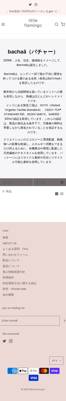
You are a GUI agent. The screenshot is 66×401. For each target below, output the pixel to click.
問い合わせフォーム (15, 255)
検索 (5, 237)
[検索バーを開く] (56, 24)
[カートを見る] (63, 24)
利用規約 (8, 277)
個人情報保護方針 (14, 272)
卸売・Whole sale (14, 289)
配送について (11, 260)
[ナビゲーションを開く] (3, 24)
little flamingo (33, 23)
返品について (11, 266)
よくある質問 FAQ (15, 249)
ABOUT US (10, 243)
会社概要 (8, 295)
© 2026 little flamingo (33, 389)
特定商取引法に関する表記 (19, 283)
